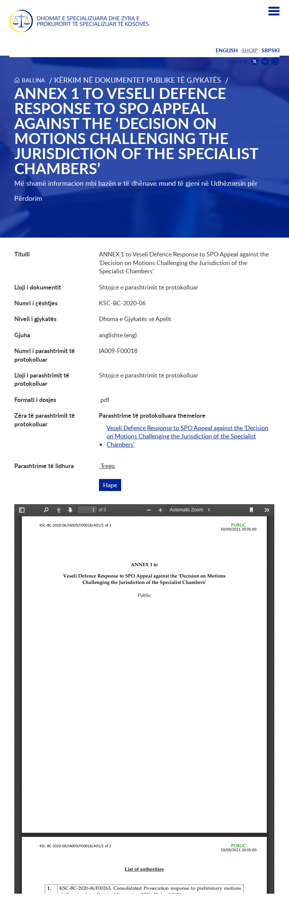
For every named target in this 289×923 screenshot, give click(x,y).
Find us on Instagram (275, 61)
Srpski (271, 50)
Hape (112, 485)
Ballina (33, 80)
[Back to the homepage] (79, 21)
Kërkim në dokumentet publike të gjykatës (137, 80)
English (227, 50)
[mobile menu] (273, 11)
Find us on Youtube (265, 61)
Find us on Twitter (255, 61)
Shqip (250, 50)
